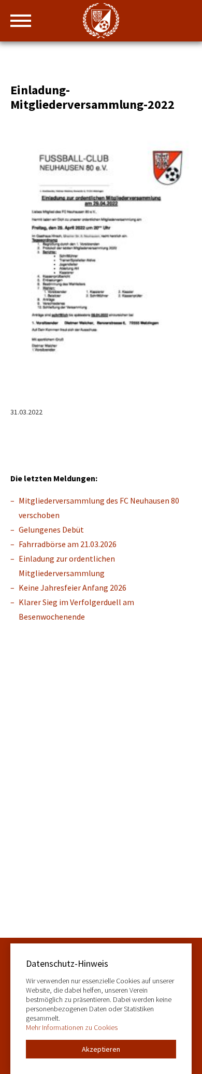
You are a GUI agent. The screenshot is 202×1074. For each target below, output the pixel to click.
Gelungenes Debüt (51, 529)
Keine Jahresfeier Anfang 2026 (72, 587)
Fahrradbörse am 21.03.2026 (68, 544)
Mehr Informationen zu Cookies (72, 1027)
